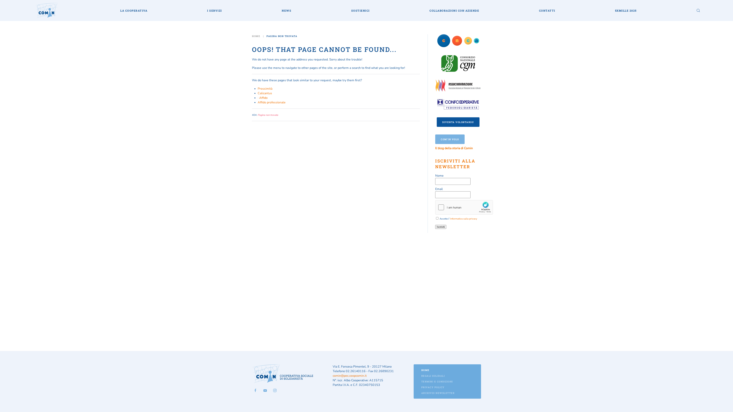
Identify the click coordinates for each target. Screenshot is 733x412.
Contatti (547, 10)
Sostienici (360, 10)
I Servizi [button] (214, 10)
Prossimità (265, 89)
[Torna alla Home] (47, 10)
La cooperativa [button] (133, 10)
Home (425, 370)
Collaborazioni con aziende (454, 10)
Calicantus (265, 93)
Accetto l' (458, 218)
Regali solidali (433, 375)
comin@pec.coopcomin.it (350, 376)
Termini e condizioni (437, 381)
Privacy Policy (433, 387)
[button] (698, 10)
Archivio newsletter (438, 392)
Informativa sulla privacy (463, 218)
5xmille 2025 (626, 10)
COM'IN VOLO (450, 139)
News (286, 10)
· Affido (263, 98)
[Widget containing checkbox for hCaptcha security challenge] (464, 207)
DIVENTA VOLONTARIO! (458, 122)
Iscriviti (441, 226)
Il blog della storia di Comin (454, 148)
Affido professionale (272, 102)
